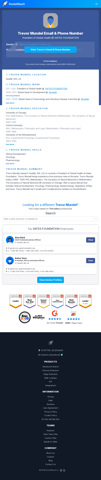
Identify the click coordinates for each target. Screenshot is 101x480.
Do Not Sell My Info (50, 419)
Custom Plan (50, 438)
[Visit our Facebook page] (61, 470)
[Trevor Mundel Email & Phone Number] (50, 20)
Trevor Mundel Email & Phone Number (50, 33)
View (90, 240)
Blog (51, 460)
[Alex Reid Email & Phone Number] (10, 240)
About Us (50, 453)
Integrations (50, 385)
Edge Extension (51, 374)
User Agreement (50, 408)
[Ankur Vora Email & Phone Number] (10, 261)
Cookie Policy (50, 415)
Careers (50, 457)
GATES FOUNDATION (66, 37)
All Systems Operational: (49, 355)
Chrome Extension (50, 370)
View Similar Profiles (50, 280)
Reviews (50, 404)
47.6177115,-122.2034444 (52, 350)
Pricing (50, 396)
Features (50, 430)
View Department (13, 96)
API (50, 381)
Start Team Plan (50, 434)
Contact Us (50, 464)
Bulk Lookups (50, 378)
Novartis (53, 92)
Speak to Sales (50, 441)
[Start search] (96, 218)
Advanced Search (50, 366)
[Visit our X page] (64, 470)
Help (50, 400)
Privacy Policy (50, 411)
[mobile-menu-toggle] (96, 4)
